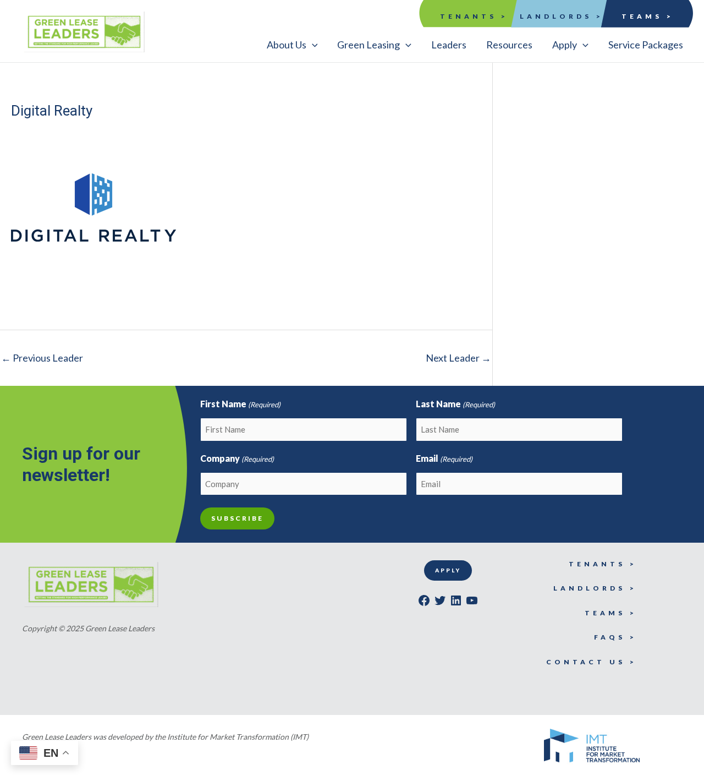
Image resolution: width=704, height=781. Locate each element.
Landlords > (561, 16)
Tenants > (474, 16)
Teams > (648, 16)
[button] (292, 44)
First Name (240, 403)
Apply (448, 570)
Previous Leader (42, 358)
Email (444, 458)
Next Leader (458, 358)
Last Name (455, 403)
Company (237, 458)
